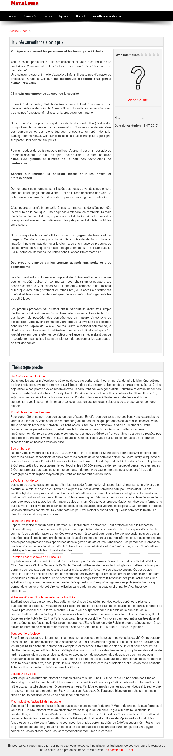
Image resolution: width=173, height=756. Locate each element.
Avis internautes (128, 55)
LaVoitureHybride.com (25, 480)
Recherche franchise (24, 521)
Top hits (47, 16)
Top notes (64, 16)
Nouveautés (30, 16)
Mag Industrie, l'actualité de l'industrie (36, 701)
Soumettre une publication (106, 16)
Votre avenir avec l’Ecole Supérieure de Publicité (43, 597)
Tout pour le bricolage (25, 633)
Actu (25, 31)
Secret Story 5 (20, 448)
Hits (117, 117)
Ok (131, 750)
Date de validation (128, 125)
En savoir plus (114, 750)
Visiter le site (138, 99)
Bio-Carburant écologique (28, 376)
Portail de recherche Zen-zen (30, 412)
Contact (80, 16)
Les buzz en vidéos (23, 673)
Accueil (13, 16)
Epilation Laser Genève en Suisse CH (36, 557)
